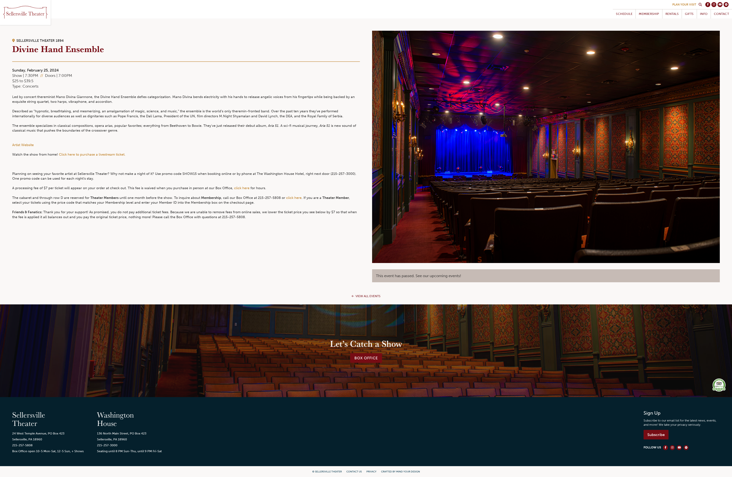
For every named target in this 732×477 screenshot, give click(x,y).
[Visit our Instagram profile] (713, 4)
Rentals (672, 14)
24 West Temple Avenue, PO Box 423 (38, 433)
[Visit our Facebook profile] (707, 4)
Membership (649, 14)
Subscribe (656, 434)
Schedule (624, 14)
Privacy (371, 471)
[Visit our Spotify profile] (726, 4)
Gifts (689, 14)
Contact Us (354, 471)
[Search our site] (700, 4)
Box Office (366, 358)
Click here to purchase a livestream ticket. (92, 154)
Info (704, 14)
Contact (721, 14)
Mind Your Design (408, 471)
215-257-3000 (107, 445)
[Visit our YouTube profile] (720, 4)
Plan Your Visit (684, 4)
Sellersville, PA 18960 (27, 439)
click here (242, 188)
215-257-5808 (22, 445)
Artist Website (23, 145)
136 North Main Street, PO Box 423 (121, 433)
